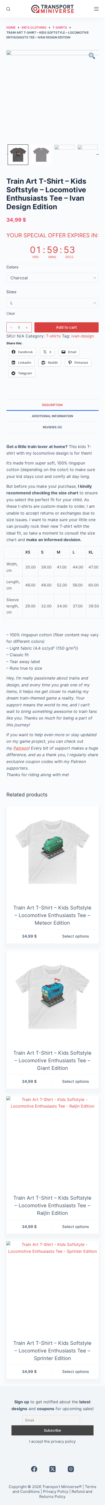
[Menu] (96, 9)
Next (97, 153)
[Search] (8, 9)
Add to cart (66, 327)
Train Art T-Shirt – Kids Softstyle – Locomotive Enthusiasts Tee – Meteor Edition (52, 915)
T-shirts (53, 335)
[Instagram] (71, 1469)
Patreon (21, 748)
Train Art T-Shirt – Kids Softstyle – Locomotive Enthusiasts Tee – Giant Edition (52, 1060)
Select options (75, 936)
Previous (7, 153)
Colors (12, 267)
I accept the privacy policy (52, 1441)
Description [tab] (52, 405)
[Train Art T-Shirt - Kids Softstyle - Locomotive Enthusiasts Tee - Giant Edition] (52, 997)
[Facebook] (34, 1469)
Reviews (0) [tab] (52, 427)
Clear (10, 313)
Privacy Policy (55, 1491)
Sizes (11, 291)
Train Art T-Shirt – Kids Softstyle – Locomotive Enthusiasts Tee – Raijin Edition (52, 1205)
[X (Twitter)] (52, 1469)
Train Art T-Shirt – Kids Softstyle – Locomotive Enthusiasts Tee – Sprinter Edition (52, 1350)
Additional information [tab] (52, 416)
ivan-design (82, 335)
